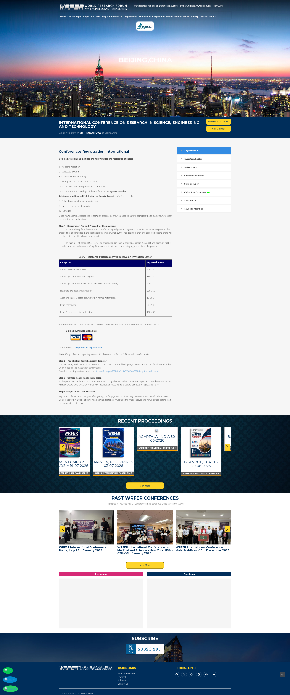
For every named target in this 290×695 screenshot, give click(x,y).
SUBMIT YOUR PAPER (218, 121)
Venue (169, 16)
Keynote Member (193, 209)
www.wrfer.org (87, 693)
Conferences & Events (167, 6)
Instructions (190, 167)
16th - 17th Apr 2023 (90, 132)
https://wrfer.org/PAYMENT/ (89, 347)
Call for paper (75, 16)
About (151, 6)
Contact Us (190, 200)
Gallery (194, 16)
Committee (180, 16)
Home (63, 16)
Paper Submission (126, 673)
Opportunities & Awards (192, 6)
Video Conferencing (195, 192)
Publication (145, 16)
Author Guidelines (194, 175)
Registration (131, 16)
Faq (104, 16)
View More (145, 485)
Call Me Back (218, 128)
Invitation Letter (193, 159)
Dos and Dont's (208, 16)
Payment (122, 676)
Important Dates (91, 16)
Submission (113, 16)
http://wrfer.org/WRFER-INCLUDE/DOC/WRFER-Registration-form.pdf (127, 371)
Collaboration (191, 184)
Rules (208, 6)
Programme (158, 16)
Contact (217, 6)
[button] (227, 447)
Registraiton (191, 150)
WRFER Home (140, 6)
